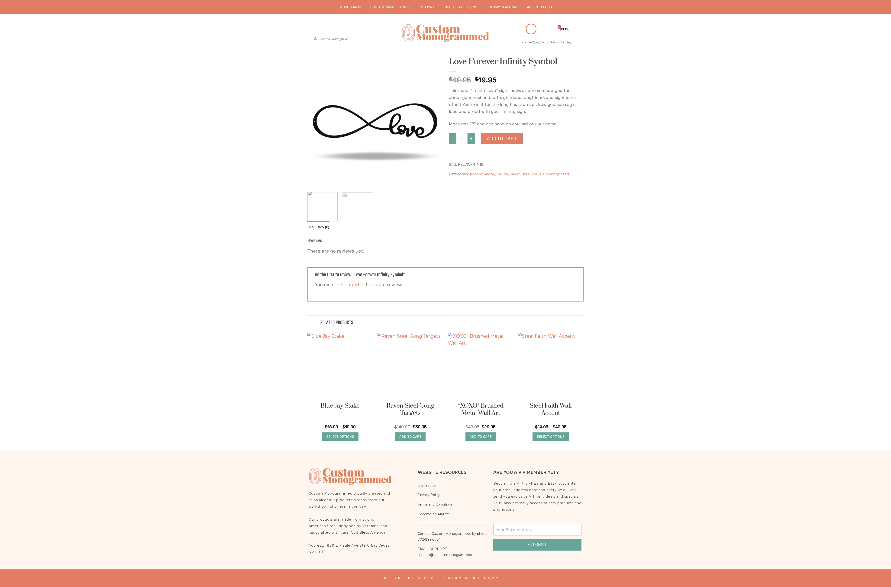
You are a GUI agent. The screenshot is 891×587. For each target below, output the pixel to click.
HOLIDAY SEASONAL (502, 7)
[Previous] (316, 121)
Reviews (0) (318, 227)
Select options (340, 437)
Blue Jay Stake (340, 405)
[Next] (433, 121)
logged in (353, 285)
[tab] (318, 227)
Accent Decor (482, 174)
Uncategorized (556, 174)
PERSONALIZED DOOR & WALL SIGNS (448, 7)
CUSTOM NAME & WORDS (390, 7)
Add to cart (502, 139)
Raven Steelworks (525, 174)
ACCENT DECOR (539, 7)
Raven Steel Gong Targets (410, 409)
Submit (537, 545)
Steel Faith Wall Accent (551, 409)
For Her (502, 174)
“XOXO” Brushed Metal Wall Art (481, 409)
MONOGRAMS (350, 7)
